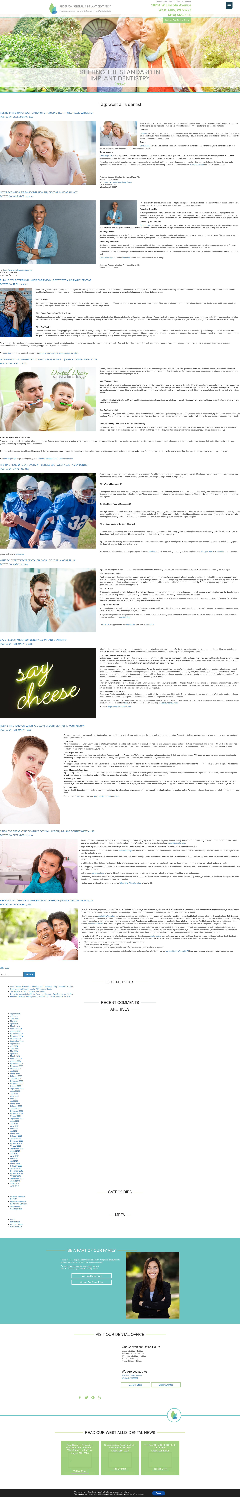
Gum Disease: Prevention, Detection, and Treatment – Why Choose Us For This (42, 986)
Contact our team (107, 257)
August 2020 (15, 1151)
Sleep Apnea (15, 1206)
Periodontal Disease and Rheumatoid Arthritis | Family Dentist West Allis (46, 900)
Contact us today (197, 164)
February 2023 (16, 1076)
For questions (206, 551)
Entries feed (15, 1221)
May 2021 (14, 1128)
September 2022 (17, 1088)
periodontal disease (95, 923)
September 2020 (17, 1148)
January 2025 (15, 1031)
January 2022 (15, 1108)
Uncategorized (16, 1208)
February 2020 (16, 1166)
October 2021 (15, 1116)
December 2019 (16, 1171)
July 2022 (14, 1093)
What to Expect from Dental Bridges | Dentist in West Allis (37, 560)
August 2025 (15, 1013)
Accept (158, 1493)
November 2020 (16, 1143)
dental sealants (98, 873)
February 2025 (16, 1028)
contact (62, 458)
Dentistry (13, 1198)
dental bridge (125, 617)
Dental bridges (145, 145)
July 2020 (14, 1153)
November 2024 (16, 1036)
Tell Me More (79, 1471)
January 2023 (15, 1078)
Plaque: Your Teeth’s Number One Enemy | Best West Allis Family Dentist (45, 280)
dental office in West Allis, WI (177, 951)
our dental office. (171, 702)
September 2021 (17, 1118)
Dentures (143, 133)
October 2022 (15, 1086)
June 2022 (14, 1096)
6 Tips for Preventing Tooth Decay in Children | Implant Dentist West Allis (47, 831)
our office (74, 353)
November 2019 (16, 1173)
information (125, 257)
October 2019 (15, 1176)
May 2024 (14, 1051)
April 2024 (14, 1053)
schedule (220, 551)
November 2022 (16, 1083)
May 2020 (14, 1158)
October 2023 (15, 1068)
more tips (7, 353)
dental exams (155, 936)
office (116, 796)
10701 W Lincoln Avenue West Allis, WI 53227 (171, 7)
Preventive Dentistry (18, 1201)
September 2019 (17, 1178)
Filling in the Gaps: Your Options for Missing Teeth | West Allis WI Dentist (47, 112)
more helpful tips (9, 458)
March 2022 (15, 1103)
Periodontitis (145, 225)
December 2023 (16, 1063)
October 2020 (15, 1146)
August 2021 (15, 1121)
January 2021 (15, 1138)
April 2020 (14, 1161)
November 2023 (16, 1066)
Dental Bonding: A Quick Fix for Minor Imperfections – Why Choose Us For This (41, 994)
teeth (126, 702)
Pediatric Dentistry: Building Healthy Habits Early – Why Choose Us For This (40, 996)
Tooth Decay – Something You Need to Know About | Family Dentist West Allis (48, 359)
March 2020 (15, 1163)
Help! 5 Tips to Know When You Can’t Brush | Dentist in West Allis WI (42, 725)
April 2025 (14, 1023)
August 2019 (15, 1181)
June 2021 (14, 1126)
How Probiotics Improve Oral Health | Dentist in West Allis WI (39, 192)
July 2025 (14, 1016)
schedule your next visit (48, 353)
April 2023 (14, 1071)
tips (78, 796)
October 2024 (15, 1038)
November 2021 (16, 1113)
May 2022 (14, 1098)
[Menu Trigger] (229, 5)
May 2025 (14, 1021)
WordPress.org (16, 1226)
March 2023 (15, 1073)
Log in (12, 1219)
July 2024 (14, 1046)
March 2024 (15, 1056)
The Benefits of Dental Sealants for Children (27, 991)
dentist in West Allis (106, 916)
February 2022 (16, 1106)
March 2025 (15, 1026)
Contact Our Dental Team (177, 20)
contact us (20, 554)
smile (96, 796)
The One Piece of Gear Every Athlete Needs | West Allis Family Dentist (44, 464)
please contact (64, 353)
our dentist (130, 624)
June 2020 (14, 1156)
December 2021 (16, 1111)
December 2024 (16, 1033)
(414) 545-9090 (179, 14)
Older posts (4, 968)
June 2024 (14, 1048)
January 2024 (15, 1061)
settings (141, 1494)
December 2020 (16, 1141)
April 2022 (14, 1101)
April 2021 (14, 1131)
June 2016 (14, 1186)
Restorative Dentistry (18, 1203)
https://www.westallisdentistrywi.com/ (117, 182)
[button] (92, 1275)
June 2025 (14, 1018)
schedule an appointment (48, 458)
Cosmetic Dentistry (17, 1196)
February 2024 (16, 1058)
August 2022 (15, 1091)
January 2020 (15, 1168)
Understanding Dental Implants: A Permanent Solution (31, 989)
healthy (101, 796)
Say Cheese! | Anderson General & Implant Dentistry (33, 639)
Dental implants (106, 155)
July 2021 (14, 1123)
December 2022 (16, 1081)
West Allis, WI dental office (130, 883)
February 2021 (16, 1136)
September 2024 (17, 1041)
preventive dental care (176, 843)
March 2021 (15, 1133)
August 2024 (15, 1043)
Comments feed (16, 1224)
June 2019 (14, 1183)
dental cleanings (125, 850)
